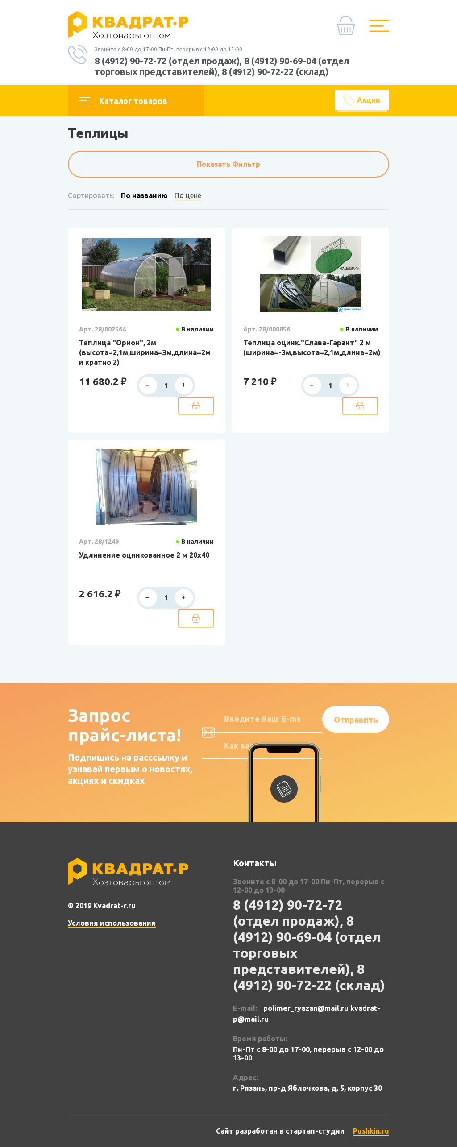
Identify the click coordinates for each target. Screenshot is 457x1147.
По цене (187, 195)
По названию (144, 195)
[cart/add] (196, 406)
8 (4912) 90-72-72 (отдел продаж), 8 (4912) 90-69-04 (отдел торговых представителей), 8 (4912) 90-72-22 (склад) (222, 66)
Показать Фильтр (228, 164)
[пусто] (348, 28)
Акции (368, 100)
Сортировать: (91, 195)
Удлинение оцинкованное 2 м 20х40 (144, 555)
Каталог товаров (133, 100)
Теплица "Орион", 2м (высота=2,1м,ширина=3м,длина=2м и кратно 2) (145, 352)
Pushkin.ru (371, 1131)
